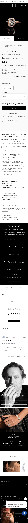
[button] (14, 466)
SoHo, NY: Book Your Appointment (12, 1)
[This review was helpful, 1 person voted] (21, 356)
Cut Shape (5, 92)
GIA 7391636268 (22, 65)
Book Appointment (7, 116)
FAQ (2, 148)
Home (3, 46)
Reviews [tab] (11, 301)
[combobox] (16, 515)
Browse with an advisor (14, 113)
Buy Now (14, 108)
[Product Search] (22, 5)
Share (3, 125)
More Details (5, 75)
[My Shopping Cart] (26, 5)
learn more (14, 402)
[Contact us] (18, 5)
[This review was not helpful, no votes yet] (24, 356)
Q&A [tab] (17, 301)
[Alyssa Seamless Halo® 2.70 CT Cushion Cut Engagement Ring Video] (14, 22)
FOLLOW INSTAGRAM (14, 456)
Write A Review (14, 321)
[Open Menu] (2, 5)
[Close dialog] (26, 508)
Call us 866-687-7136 (20, 116)
